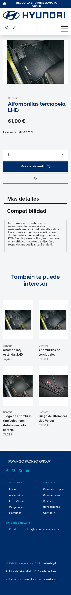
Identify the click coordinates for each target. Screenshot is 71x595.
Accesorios (16, 495)
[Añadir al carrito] (18, 333)
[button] (35, 178)
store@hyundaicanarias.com (43, 529)
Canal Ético (50, 579)
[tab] (35, 199)
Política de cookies (45, 571)
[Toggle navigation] (64, 29)
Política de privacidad (18, 571)
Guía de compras (54, 489)
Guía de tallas (51, 495)
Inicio (12, 489)
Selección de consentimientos (23, 579)
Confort (13, 98)
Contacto (49, 513)
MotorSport (16, 501)
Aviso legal (49, 563)
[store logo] (34, 15)
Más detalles (23, 199)
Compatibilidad (26, 211)
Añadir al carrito (33, 166)
